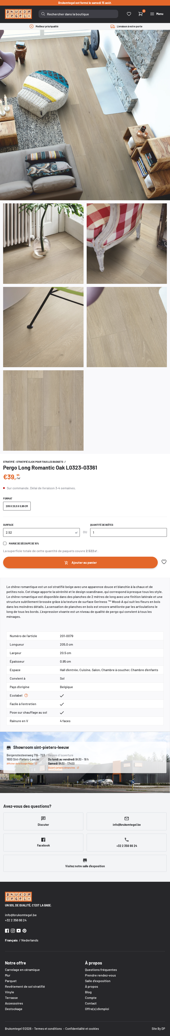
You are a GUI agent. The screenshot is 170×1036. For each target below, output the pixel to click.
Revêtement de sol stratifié (25, 986)
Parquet (11, 981)
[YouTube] (19, 930)
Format (7, 498)
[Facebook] (7, 930)
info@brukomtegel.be (21, 915)
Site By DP (158, 1028)
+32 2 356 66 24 (16, 920)
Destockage (13, 1009)
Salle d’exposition (97, 981)
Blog (88, 992)
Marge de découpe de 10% (24, 543)
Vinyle (9, 992)
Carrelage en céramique (22, 970)
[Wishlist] (129, 14)
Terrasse (11, 998)
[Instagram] (13, 930)
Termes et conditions (48, 1028)
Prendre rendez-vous (100, 975)
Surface (8, 524)
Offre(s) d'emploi (97, 1009)
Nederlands (29, 940)
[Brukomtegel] (18, 14)
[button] (164, 562)
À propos (91, 986)
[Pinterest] (24, 930)
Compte (91, 998)
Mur (7, 975)
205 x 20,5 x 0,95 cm (17, 506)
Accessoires (14, 1003)
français (11, 940)
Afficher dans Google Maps (20, 763)
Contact (91, 1003)
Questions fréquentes (101, 970)
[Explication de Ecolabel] (26, 695)
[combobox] (78, 14)
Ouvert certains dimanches (61, 767)
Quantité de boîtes (101, 524)
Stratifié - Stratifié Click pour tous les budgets (33, 461)
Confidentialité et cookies (82, 1028)
